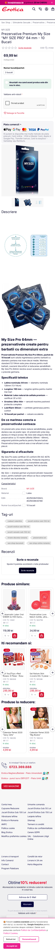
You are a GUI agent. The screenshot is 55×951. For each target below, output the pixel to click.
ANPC (4, 824)
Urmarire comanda (36, 804)
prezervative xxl (39, 538)
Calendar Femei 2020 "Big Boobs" (39, 733)
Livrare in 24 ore (35, 860)
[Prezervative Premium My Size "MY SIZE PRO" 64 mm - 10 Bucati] (27, 170)
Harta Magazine (35, 864)
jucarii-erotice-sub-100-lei (39, 521)
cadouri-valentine (15, 521)
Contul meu (6, 804)
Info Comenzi (7, 860)
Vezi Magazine (11, 786)
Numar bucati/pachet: (14, 68)
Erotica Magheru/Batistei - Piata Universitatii (21, 773)
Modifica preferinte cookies (14, 836)
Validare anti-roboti (12, 94)
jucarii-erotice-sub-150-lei (18, 526)
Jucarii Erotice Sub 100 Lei (13, 812)
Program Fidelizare (10, 868)
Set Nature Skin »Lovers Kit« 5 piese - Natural (40, 674)
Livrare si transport (10, 856)
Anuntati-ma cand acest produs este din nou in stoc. (28, 83)
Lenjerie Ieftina (34, 816)
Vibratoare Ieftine (9, 816)
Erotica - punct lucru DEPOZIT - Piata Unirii (21, 778)
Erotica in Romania (9, 820)
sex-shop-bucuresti (15, 543)
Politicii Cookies (10, 933)
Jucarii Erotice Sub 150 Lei (40, 812)
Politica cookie (8, 828)
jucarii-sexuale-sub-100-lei (19, 532)
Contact (5, 864)
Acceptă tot (11, 946)
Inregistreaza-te (15, 2)
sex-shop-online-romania (39, 543)
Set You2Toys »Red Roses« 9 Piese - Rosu (13, 674)
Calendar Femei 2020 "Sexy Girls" (12, 733)
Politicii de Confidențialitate (33, 930)
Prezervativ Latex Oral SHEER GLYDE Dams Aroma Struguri (13, 615)
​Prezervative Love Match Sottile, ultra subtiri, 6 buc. (38, 615)
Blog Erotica (6, 832)
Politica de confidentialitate (40, 828)
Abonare (27, 904)
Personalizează (29, 939)
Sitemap (31, 820)
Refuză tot (11, 939)
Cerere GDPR (34, 832)
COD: (42, 48)
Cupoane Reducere (10, 808)
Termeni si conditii (36, 824)
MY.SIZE (5, 29)
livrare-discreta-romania (17, 538)
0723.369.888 (20, 767)
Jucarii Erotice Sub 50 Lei (39, 808)
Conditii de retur (35, 856)
